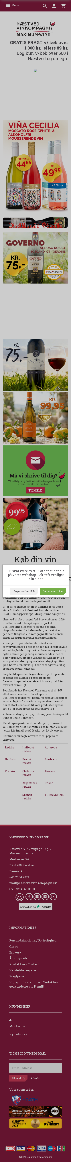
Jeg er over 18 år (53, 591)
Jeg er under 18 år (24, 591)
